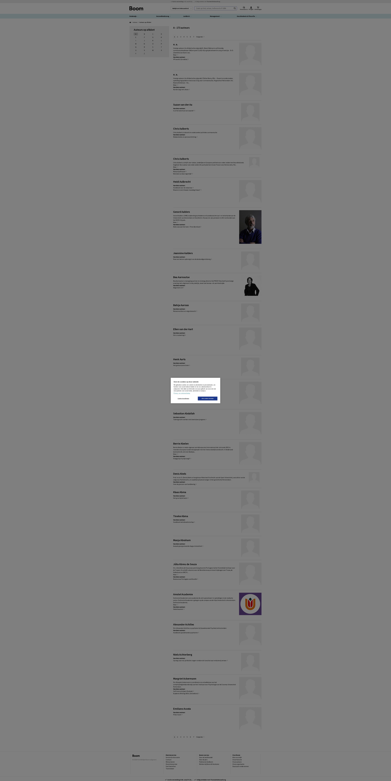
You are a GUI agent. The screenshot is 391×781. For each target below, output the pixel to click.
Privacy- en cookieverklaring (182, 393)
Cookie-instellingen (183, 398)
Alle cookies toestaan (208, 398)
